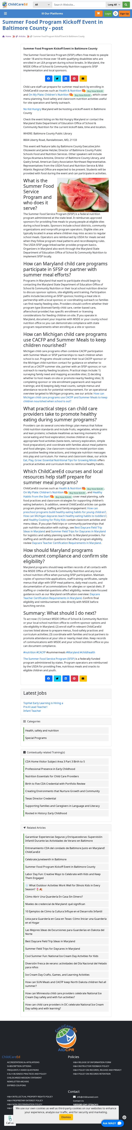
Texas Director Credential (40, 798)
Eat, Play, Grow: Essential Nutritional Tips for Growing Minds (60, 460)
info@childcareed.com (87, 1096)
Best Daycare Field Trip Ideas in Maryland (50, 941)
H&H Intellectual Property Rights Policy (30, 1096)
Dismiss (66, 1117)
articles (22, 36)
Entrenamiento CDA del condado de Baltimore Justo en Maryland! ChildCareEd (65, 850)
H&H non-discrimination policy (24, 1104)
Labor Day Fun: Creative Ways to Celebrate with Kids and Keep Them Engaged (63, 876)
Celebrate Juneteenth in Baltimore (45, 859)
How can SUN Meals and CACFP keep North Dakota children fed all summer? (65, 984)
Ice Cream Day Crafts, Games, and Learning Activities (57, 974)
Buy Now (95, 91)
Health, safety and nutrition (42, 730)
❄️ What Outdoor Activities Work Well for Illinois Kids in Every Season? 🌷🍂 (62, 887)
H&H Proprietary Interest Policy (25, 1100)
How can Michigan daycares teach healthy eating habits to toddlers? (64, 516)
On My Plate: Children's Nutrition (49, 94)
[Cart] (99, 13)
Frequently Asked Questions (23, 1069)
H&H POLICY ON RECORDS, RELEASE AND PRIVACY (97, 1069)
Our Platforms (54, 13)
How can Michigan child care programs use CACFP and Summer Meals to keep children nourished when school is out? (65, 397)
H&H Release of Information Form (92, 1062)
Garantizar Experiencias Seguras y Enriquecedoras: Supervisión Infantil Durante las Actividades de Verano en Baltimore (63, 838)
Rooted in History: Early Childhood (46, 813)
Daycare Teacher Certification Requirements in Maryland (66, 543)
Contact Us (78, 1100)
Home (8, 36)
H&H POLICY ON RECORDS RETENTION (92, 1073)
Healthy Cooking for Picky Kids (47, 520)
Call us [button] (10, 1123)
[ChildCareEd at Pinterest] (124, 1117)
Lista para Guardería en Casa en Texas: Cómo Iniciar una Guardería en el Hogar (66, 920)
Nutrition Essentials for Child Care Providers (52, 776)
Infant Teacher (32, 711)
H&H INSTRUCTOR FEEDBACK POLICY (91, 1066)
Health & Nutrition (70, 90)
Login (108, 13)
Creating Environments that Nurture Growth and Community (62, 791)
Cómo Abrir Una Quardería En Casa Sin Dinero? (54, 896)
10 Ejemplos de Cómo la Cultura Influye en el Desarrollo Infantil (63, 911)
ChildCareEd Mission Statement (24, 1077)
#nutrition (29, 652)
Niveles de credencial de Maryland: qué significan (55, 904)
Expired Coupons (16, 1085)
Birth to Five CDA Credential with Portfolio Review (55, 783)
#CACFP (41, 652)
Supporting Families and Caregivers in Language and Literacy (62, 806)
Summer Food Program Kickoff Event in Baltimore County (60, 867)
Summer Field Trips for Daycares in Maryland (78, 531)
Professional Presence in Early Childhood (50, 769)
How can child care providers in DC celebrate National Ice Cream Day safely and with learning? (64, 1006)
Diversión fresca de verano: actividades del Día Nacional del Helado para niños (66, 965)
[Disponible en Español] (83, 90)
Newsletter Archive (18, 1081)
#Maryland (72, 652)
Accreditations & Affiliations (23, 1062)
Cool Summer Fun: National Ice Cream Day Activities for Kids (61, 956)
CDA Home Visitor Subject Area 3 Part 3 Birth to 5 (55, 761)
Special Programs (36, 738)
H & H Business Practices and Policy (26, 1073)
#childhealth (87, 652)
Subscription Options (19, 1066)
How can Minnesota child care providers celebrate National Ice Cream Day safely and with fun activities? (63, 995)
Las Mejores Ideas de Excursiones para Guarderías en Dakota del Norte (64, 932)
